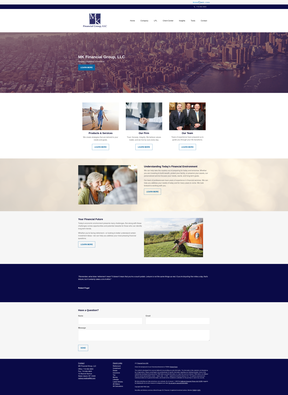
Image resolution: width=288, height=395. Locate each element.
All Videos (116, 384)
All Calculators (118, 386)
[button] (144, 20)
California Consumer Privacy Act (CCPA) (191, 381)
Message (82, 328)
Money (115, 377)
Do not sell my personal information (178, 383)
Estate (115, 370)
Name (80, 316)
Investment (117, 368)
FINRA (194, 390)
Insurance (116, 373)
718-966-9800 (201, 6)
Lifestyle (116, 379)
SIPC (199, 390)
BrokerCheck (174, 367)
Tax (114, 375)
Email (148, 316)
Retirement (117, 366)
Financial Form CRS (142, 363)
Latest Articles (118, 382)
